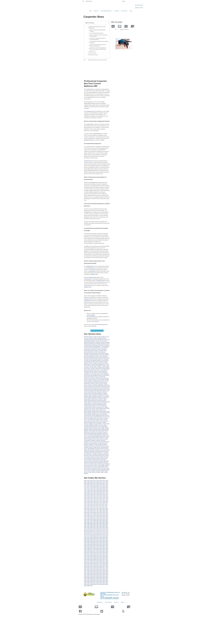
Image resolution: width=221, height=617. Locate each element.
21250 (91, 495)
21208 (94, 501)
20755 (97, 531)
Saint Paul (91, 447)
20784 (106, 529)
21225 (91, 498)
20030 (88, 581)
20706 (100, 535)
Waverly (103, 445)
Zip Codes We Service (93, 54)
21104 (94, 508)
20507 (91, 548)
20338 (100, 560)
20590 (85, 538)
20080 (103, 573)
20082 (97, 573)
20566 (103, 540)
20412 (106, 555)
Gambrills (95, 363)
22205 (97, 484)
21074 (94, 511)
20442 (100, 551)
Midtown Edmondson (93, 425)
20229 (97, 567)
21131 (103, 505)
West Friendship (87, 361)
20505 (97, 548)
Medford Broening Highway (89, 383)
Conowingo (94, 338)
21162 (97, 502)
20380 (97, 559)
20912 (85, 520)
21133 (97, 505)
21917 (85, 486)
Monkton (96, 361)
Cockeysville (86, 372)
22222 (106, 482)
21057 (88, 512)
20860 (106, 523)
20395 (97, 558)
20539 (94, 544)
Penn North (103, 423)
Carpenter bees (88, 160)
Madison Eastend (87, 410)
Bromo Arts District (92, 421)
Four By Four (94, 439)
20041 (88, 580)
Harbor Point (106, 385)
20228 (100, 567)
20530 (97, 545)
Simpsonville (94, 365)
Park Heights (102, 465)
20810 (103, 527)
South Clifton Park (103, 405)
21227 (85, 498)
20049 (91, 578)
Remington (97, 450)
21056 (91, 512)
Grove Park (101, 468)
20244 (85, 566)
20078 (106, 573)
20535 (106, 544)
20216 (85, 570)
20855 (88, 524)
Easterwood (95, 427)
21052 (103, 512)
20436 (91, 552)
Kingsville (89, 369)
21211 (85, 501)
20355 (91, 560)
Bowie (85, 357)
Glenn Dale (86, 356)
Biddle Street (95, 414)
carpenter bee (89, 89)
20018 (91, 582)
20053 (103, 577)
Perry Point (97, 339)
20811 (100, 527)
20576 (85, 540)
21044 (100, 513)
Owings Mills (104, 371)
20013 (103, 582)
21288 (100, 491)
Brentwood (92, 343)
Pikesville (86, 378)
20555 (97, 541)
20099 (103, 571)
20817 (106, 526)
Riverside (91, 390)
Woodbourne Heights (102, 444)
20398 (94, 558)
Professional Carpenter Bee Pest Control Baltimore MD (97, 27)
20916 (97, 519)
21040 (88, 515)
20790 (94, 529)
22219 (85, 483)
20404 (106, 556)
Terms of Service (108, 602)
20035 (106, 580)
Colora (99, 336)
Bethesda (101, 339)
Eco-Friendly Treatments (106, 10)
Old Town (94, 408)
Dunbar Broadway (103, 412)
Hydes (98, 369)
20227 (103, 567)
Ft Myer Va (95, 336)
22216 (94, 483)
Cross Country (87, 470)
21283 (91, 493)
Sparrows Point (100, 375)
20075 (91, 574)
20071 (100, 574)
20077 (85, 574)
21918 (106, 484)
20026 (97, 581)
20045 (100, 578)
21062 (103, 511)
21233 (94, 497)
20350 (94, 560)
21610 (88, 490)
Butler (85, 369)
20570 (100, 540)
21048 (88, 513)
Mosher (108, 423)
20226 (106, 567)
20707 (97, 535)
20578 (103, 538)
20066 (91, 576)
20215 (88, 570)
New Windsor (98, 343)
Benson (88, 364)
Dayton (87, 360)
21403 (103, 490)
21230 (100, 497)
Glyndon (104, 365)
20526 (106, 545)
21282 (94, 493)
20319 (85, 562)
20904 (106, 520)
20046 (97, 578)
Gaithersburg (94, 345)
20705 (103, 535)
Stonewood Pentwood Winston (101, 430)
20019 (88, 582)
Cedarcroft (86, 461)
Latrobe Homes (102, 410)
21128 (85, 506)
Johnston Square (95, 410)
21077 (85, 511)
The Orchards (107, 450)
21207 (97, 501)
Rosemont (97, 462)
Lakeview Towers (99, 418)
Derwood (103, 342)
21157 (85, 504)
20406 (100, 556)
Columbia (91, 371)
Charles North (97, 459)
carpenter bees (96, 133)
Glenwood (96, 358)
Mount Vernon (91, 416)
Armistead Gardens (94, 443)
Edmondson (99, 403)
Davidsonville (97, 353)
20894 (103, 522)
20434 (97, 552)
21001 (85, 519)
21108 (85, 508)
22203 (100, 484)
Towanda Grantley (93, 463)
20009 (91, 584)
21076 (88, 511)
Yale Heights (104, 393)
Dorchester (97, 469)
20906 (100, 520)
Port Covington (96, 390)
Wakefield (95, 396)
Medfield (87, 452)
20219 (100, 569)
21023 (97, 516)
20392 (106, 558)
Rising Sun (90, 336)
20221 (94, 569)
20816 (85, 527)
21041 (85, 515)
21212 (106, 500)
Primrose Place (94, 398)
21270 (94, 494)
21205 (103, 501)
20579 (100, 538)
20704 (106, 535)
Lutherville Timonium (92, 379)
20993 (91, 519)
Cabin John (89, 338)
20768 (88, 531)
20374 (103, 559)
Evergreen (90, 458)
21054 (97, 512)
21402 (106, 490)
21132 (100, 505)
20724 (103, 533)
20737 (91, 533)
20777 (94, 530)
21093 (106, 508)
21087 (94, 509)
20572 (94, 540)
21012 (97, 518)
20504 (100, 548)
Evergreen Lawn (97, 426)
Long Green (92, 368)
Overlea (85, 433)
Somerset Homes (87, 415)
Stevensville (93, 349)
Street (102, 347)
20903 (85, 522)
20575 (88, 540)
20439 (85, 552)
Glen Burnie (106, 375)
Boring (97, 364)
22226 (97, 482)
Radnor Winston (91, 450)
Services (96, 10)
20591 (106, 537)
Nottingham (92, 376)
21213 (103, 500)
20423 (100, 553)
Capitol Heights (87, 340)
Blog (131, 10)
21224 (94, 498)
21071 (97, 511)
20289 (94, 563)
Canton (98, 387)
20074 (94, 574)
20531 (94, 545)
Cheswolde (92, 470)
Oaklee (85, 400)
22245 (91, 480)
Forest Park (88, 469)
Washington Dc (92, 342)
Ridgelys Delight (99, 415)
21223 (97, 498)
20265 (85, 564)
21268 (97, 494)
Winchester (86, 394)
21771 (88, 487)
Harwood (107, 455)
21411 (94, 490)
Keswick (91, 455)
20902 (88, 522)
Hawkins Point (94, 392)
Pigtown (105, 398)
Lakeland (88, 392)
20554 (100, 541)
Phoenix (93, 369)
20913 (106, 519)
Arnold (103, 363)
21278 (106, 493)
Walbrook (91, 422)
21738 (94, 487)
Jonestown (95, 385)
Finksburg (105, 358)
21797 (100, 486)
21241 (97, 495)
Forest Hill (101, 357)
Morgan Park (99, 433)
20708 (94, 535)
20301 (88, 563)
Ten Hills (86, 397)
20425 (94, 553)
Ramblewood (86, 432)
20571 (97, 540)
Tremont (103, 396)
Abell (89, 462)
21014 (91, 518)
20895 (100, 522)
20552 (106, 541)
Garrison (86, 375)
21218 (88, 500)
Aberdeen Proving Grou (94, 350)
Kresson (85, 385)
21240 (100, 495)
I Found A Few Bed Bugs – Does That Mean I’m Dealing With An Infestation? (109, 598)
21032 (103, 515)
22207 (94, 484)
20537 (100, 544)
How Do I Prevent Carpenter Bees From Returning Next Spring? (98, 45)
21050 (85, 513)
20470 (94, 549)
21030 (85, 516)
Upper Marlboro (100, 345)
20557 (94, 541)
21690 (103, 487)
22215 (97, 483)
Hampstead (91, 353)
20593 (103, 537)
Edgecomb (94, 458)
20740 (85, 533)
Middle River (106, 374)
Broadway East (89, 414)
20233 (85, 567)
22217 (91, 483)
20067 (88, 576)
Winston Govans (92, 445)
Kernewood (86, 455)
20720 (91, 534)
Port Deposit (99, 338)
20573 (91, 540)
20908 (94, 520)
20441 (103, 551)
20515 (103, 547)
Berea (100, 414)
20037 (100, 580)
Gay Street (94, 411)
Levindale (94, 454)
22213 (103, 483)
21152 (100, 504)
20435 (94, 552)
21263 (106, 494)
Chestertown (99, 349)
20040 (91, 580)
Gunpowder (99, 363)
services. (94, 326)
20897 (94, 522)
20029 (91, 581)
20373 (106, 559)
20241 (91, 566)
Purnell (88, 465)
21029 (88, 516)
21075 (91, 511)
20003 (85, 585)
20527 (103, 545)
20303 (85, 563)
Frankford (89, 439)
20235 (106, 566)
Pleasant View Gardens (96, 407)
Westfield (107, 429)
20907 (97, 520)
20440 (106, 551)
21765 (91, 487)
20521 (97, 547)
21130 (106, 505)
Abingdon (99, 360)
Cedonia (91, 441)
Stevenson (97, 376)
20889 (88, 523)
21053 (100, 512)
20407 (97, 556)
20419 (88, 555)
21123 (88, 506)
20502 (106, 548)
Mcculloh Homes (106, 416)
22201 (103, 484)
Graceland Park (97, 386)
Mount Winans (103, 390)
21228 (106, 497)
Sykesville (106, 360)
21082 (103, 509)
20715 (106, 534)
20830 (91, 526)
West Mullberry (101, 394)
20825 (97, 526)
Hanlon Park (95, 468)
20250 (103, 564)
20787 (100, 529)
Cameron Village (92, 461)
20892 (106, 522)
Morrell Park (95, 400)
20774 (100, 530)
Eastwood (95, 387)
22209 (91, 484)
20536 (103, 544)
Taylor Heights (92, 430)
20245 (106, 564)
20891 (85, 523)
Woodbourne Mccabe (93, 444)
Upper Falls (97, 368)
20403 (85, 558)
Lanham (97, 357)
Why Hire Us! (92, 51)
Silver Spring (101, 354)
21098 (100, 508)
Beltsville (91, 356)
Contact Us (116, 10)
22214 (100, 483)
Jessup (101, 369)
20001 (91, 585)
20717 (100, 534)
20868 (94, 523)
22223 (103, 482)
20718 (97, 534)
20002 (88, 585)
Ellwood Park (99, 411)
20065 (94, 576)
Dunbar (102, 387)
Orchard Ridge (87, 440)
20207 (85, 571)
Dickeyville (104, 403)
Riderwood (106, 378)
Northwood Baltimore (92, 433)
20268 (103, 563)
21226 (88, 498)
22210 (88, 484)
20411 (85, 556)
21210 (88, 501)
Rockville (86, 346)
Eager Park (105, 411)
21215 (97, 500)
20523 (91, 547)
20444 (97, 551)
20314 (97, 562)
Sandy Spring (87, 354)
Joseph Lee (90, 385)
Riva (94, 356)
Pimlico (92, 465)
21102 (97, 508)
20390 (88, 559)
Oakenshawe (92, 451)
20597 (97, 537)
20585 (91, 538)
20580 (97, 538)
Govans (85, 458)
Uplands (107, 396)
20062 (103, 576)
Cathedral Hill (105, 421)
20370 (88, 560)
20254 (97, 564)
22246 (88, 480)
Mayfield (104, 434)
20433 (100, 552)
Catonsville (97, 378)
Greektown (91, 386)
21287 (103, 491)
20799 (106, 527)
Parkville (86, 379)
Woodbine (107, 354)
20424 (97, 553)
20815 (88, 527)
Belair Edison (87, 443)
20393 (103, 558)
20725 (100, 533)
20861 (103, 523)
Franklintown (89, 403)
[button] (108, 22)
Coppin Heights (101, 427)
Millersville (106, 369)
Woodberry (86, 445)
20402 (88, 558)
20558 (91, 541)
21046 (94, 513)
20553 (103, 541)
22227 (94, 482)
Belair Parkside (106, 441)
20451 (91, 551)
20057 (94, 577)
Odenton (95, 367)
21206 (100, 501)
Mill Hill (89, 401)
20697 (91, 537)
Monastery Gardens (102, 400)
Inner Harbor (90, 419)
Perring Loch (104, 432)
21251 (88, 495)
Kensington (107, 342)
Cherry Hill (90, 393)
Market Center (87, 418)
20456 (85, 551)
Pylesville (92, 347)
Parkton (106, 353)
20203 (94, 571)
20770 (106, 530)
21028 (91, 516)
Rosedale (107, 379)
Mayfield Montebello (98, 434)
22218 (88, 483)
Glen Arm (92, 372)
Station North (104, 414)
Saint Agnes (105, 397)
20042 (85, 580)
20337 (103, 560)
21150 (103, 504)
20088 (94, 573)
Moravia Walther (90, 434)
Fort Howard (90, 375)
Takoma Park (103, 343)
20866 (97, 523)
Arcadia (99, 443)
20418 (91, 555)
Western (95, 394)
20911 (88, 520)
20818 (103, 526)
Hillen (104, 436)
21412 (91, 490)
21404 (100, 490)
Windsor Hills (102, 462)
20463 (103, 549)
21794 (103, 486)
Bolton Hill (86, 422)
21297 (91, 491)
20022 (106, 581)
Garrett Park (86, 342)
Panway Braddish (97, 423)
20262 (88, 564)
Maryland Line (97, 347)
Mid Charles (89, 454)
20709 (91, 535)
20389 (91, 559)
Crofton (92, 361)
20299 (91, 563)
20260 (94, 564)
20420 (85, 555)
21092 (85, 509)
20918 (94, 519)
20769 (85, 531)
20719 (94, 534)
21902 (97, 486)
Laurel (107, 364)
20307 (103, 562)
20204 (91, 571)
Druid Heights (96, 419)
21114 (100, 506)
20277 (97, 563)
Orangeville (86, 408)
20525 (85, 547)
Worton (105, 350)
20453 (88, 551)
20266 (106, 563)
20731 (94, 533)
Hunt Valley (99, 372)
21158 (106, 502)
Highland (94, 360)
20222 (91, 569)
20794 (88, 529)
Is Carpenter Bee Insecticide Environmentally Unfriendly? (99, 42)
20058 (91, 577)
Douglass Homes (95, 412)
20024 (100, 581)
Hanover (93, 378)
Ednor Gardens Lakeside (103, 439)
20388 (94, 559)
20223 (88, 569)
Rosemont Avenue (93, 432)
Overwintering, (91, 271)
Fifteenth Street (104, 386)
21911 (88, 486)
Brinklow (97, 356)
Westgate (86, 396)
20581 (94, 538)
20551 (85, 542)
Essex (89, 378)
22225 (100, 482)
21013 (94, 518)
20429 (106, 552)
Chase (99, 371)
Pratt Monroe (100, 398)
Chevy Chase (107, 339)
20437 (88, 552)
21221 (103, 498)
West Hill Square (100, 463)
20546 (100, 542)
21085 (97, 509)
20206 (88, 571)
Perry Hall (92, 374)
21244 (94, 495)
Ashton (100, 356)
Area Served (123, 10)
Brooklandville (102, 376)
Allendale (107, 427)
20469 (97, 549)
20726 (97, 533)
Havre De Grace (98, 340)
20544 (103, 542)
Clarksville (101, 361)
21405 (97, 490)
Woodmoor (92, 462)
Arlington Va (103, 336)
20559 (88, 541)
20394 (100, 558)
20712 (85, 535)
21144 (85, 505)
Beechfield (91, 405)
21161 (100, 502)
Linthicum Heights (100, 379)
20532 (91, 545)
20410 (88, 556)
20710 (88, 535)
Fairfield (85, 393)
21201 (91, 502)
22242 (100, 480)
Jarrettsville (105, 356)
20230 (94, 567)
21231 (97, 497)
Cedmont (95, 441)
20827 (94, 526)
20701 (88, 537)
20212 (97, 570)
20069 (106, 574)
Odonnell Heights (99, 383)
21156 (88, 504)
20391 (85, 559)
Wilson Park (98, 445)
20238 (100, 566)
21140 (88, 505)
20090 (91, 573)
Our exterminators (91, 316)
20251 (100, 564)
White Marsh (105, 372)
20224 (85, 569)
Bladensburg (88, 345)
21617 (85, 490)
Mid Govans (100, 452)
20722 (85, 534)
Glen (85, 469)
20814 (91, 527)
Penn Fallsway (105, 407)
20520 (100, 547)
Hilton (99, 401)
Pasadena (95, 371)
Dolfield (108, 469)
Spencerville (106, 357)
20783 (85, 530)
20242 (88, 566)
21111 (106, 506)
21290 (94, 491)
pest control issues (99, 324)
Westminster (86, 350)
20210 (103, 570)
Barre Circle (96, 405)
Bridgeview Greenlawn (88, 429)
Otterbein (86, 416)
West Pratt (91, 394)
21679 (106, 487)
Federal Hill (104, 392)
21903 (94, 486)
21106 (88, 508)
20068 (85, 576)
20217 (106, 569)
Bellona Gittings (103, 461)
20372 (85, 560)
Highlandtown (101, 385)
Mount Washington (93, 452)
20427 (88, 553)
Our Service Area (92, 52)
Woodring (96, 429)
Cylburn (98, 458)
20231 (91, 567)
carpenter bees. (88, 287)
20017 (94, 582)
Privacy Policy (100, 602)
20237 (103, 566)
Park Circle (96, 465)
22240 (106, 480)
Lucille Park (94, 466)
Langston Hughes (100, 466)
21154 (94, 504)
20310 (100, 562)
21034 (100, 515)
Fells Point (90, 387)
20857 (85, 524)
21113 (103, 506)
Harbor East (86, 386)
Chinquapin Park (90, 459)
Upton (94, 422)
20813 (94, 527)
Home (90, 10)
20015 (100, 582)
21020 (103, 516)
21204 (106, 501)
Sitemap (122, 602)
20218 (103, 569)
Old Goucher (86, 451)
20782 (88, 530)
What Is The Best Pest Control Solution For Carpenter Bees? (98, 35)
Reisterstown (86, 367)
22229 (91, 482)
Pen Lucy (101, 450)
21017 (85, 518)
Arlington (106, 472)
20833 (85, 526)
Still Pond (90, 346)
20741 (106, 531)
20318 (88, 562)
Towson (102, 378)
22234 (85, 482)
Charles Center (99, 421)
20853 (91, 524)
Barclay (97, 461)
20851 (97, 524)
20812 (97, 527)
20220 (97, 569)
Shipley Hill (94, 397)
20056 (97, 577)
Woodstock (86, 371)
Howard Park (90, 468)
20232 (88, 567)
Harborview (99, 392)
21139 (91, 505)
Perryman (97, 354)
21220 (106, 498)
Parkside (100, 432)
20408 (94, 556)
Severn (95, 372)
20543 (106, 542)
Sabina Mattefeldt (90, 448)
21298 (88, 491)
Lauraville (89, 436)
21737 (97, 487)
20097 (85, 573)
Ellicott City (97, 374)
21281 (97, 493)
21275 (85, 494)
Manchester (106, 345)
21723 (100, 487)
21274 (88, 494)
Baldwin (107, 367)
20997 (88, 519)
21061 (106, 511)
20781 (91, 530)
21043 (103, 513)
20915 (100, 519)
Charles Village (103, 459)
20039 (94, 580)
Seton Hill (94, 415)
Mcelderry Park (106, 408)
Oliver (90, 408)
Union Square (99, 422)
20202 (97, 571)
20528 (100, 545)
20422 (103, 553)
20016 (97, 582)
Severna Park (87, 368)
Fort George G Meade (105, 368)
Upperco (100, 358)
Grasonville (104, 340)
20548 (94, 542)
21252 (85, 495)
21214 (100, 500)
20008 (94, 584)
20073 (97, 574)
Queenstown (91, 339)
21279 (103, 493)
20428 (85, 553)
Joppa (108, 365)
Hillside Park (103, 401)
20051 (85, 578)
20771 (103, 530)
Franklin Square (104, 426)
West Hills (106, 394)
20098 (106, 571)
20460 (106, 549)
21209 (91, 501)
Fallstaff (93, 469)
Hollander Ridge (95, 436)
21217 (91, 500)
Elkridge (95, 375)
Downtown (101, 419)
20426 (91, 553)
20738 (88, 533)
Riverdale (106, 347)
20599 (94, 537)
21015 (88, 518)
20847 (106, 524)
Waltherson (86, 430)
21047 (91, 513)
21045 (97, 513)
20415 (97, 555)
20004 (106, 584)
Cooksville (86, 358)
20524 (88, 547)
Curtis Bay (95, 393)
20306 (106, 562)
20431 (103, 552)
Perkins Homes (90, 382)
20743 (100, 531)
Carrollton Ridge (87, 404)
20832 (88, 526)
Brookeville (86, 353)
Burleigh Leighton (100, 472)
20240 (94, 566)
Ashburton (86, 473)
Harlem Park (90, 426)
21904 (91, 486)
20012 (106, 582)
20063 (100, 576)
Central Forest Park (92, 472)
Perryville (104, 338)
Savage (91, 367)
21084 (100, 509)
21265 (100, 494)
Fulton (102, 360)
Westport (100, 389)
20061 (106, 576)
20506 (94, 548)
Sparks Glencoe (102, 364)
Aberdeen (102, 350)
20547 (97, 542)
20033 (85, 581)
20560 (85, 541)
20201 (100, 571)
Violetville (99, 396)
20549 (91, 542)
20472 (91, 549)
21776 (85, 487)
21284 (88, 493)
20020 (85, 582)
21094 (103, 508)
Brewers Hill (106, 387)
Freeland (86, 349)
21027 (94, 516)
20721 (88, 534)
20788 (97, 529)
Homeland (102, 455)
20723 (106, 533)
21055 (94, 512)
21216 (94, 500)
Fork (96, 369)
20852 (94, 524)
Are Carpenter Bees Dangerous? (96, 33)
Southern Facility (87, 365)
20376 (100, 559)
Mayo (89, 349)
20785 (103, 529)
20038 (97, 580)
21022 (100, 516)
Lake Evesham (105, 454)
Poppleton (91, 423)
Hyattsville (104, 349)
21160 (103, 502)
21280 (100, 493)
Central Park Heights (99, 470)
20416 (94, 555)
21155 (91, 504)
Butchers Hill (86, 389)
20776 (97, 530)
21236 (85, 497)
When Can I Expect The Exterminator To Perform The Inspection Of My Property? (98, 48)
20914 (103, 519)
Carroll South (94, 404)
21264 (103, 494)
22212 (106, 483)
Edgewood (86, 363)
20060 (85, 577)
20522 (94, 547)
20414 (100, 555)
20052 (106, 577)
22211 (85, 484)
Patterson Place (97, 382)
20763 (91, 531)
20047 (94, 578)
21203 (85, 502)
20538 (97, 544)
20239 (97, 566)
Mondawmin (86, 425)
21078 (106, 509)
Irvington (86, 401)
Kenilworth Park (96, 455)
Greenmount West (87, 411)
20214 (91, 570)
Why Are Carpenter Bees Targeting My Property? (97, 30)
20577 (106, 538)
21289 (97, 491)
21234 (91, 497)
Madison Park (93, 418)
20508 (88, 548)
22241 (103, 480)
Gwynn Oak (106, 468)
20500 (88, 549)
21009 (103, 518)
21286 (106, 491)
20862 (100, 523)
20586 (88, 538)
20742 (103, 531)
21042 (106, 513)
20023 (103, 581)
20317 (91, 562)
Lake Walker (99, 454)
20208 (106, 570)
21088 (91, 509)
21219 (85, 500)
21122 (91, 506)
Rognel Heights (87, 398)
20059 (88, 577)
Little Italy (105, 383)
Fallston (90, 363)
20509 (85, 548)
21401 (85, 491)
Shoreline (105, 389)
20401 (91, 558)
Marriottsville (99, 365)
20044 (103, 578)
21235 (88, 497)
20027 (94, 581)
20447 (94, 551)
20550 (88, 542)
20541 (88, 544)
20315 (94, 562)
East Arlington (103, 469)
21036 (94, 515)
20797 (85, 529)
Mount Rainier (87, 343)
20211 (100, 570)
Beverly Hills (99, 441)
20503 (103, 548)
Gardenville (102, 437)
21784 (106, 486)
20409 (91, 556)
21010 (100, 518)
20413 (103, 555)
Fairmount (94, 403)
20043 (106, 578)
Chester (103, 346)
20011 (85, 584)
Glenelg (90, 360)
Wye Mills (86, 336)
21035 (97, 515)
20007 (97, 584)
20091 (88, 573)
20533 (88, 545)
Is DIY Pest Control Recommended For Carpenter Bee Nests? (98, 39)
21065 (100, 511)
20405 (103, 556)
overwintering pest (90, 267)
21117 (97, 506)
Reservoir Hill (106, 415)
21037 (91, 515)
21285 (85, 493)
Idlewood (101, 436)
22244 (94, 480)
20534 (85, 545)
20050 (88, 578)
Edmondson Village (88, 427)
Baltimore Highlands (94, 389)
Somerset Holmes (87, 407)
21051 (106, 512)
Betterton (107, 346)
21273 (91, 494)
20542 (85, 544)
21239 (103, 495)
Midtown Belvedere (98, 416)
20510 (106, 547)
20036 (103, 580)
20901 (91, 522)
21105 (91, 508)
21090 (88, 509)
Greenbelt (92, 354)
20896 (97, 522)
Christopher (92, 440)
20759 (94, 531)
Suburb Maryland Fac (97, 346)
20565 (106, 540)
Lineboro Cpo (87, 347)
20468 (100, 549)
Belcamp (93, 357)
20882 (91, 523)
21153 (97, 504)
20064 (97, 576)
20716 (103, 534)
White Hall (102, 353)
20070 (103, 574)
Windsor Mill (86, 376)
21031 (106, 515)
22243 (97, 480)
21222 (100, 498)
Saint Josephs (100, 397)
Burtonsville (91, 358)
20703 (85, 537)
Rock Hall (89, 357)
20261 (91, 564)
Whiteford (93, 340)
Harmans (101, 374)
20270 (100, 563)
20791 (91, 529)
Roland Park (102, 448)
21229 (103, 497)
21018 (106, 516)
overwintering (87, 279)
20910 (91, 520)
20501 (85, 549)
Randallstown (87, 374)
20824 (100, 526)
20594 (100, 537)
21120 (94, 506)
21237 (106, 495)
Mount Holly (89, 400)
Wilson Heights (101, 429)
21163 (94, 502)
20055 (100, 577)
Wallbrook (90, 396)
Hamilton (97, 437)
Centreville (86, 339)
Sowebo (89, 397)
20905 (103, 520)
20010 (88, 584)
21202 (88, 502)
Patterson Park (104, 382)
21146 (106, 504)
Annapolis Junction (101, 367)
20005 (103, 584)
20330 (106, 560)
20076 (88, 574)
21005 (106, 518)
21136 (94, 505)
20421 (106, 553)
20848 (103, 524)
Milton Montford (99, 408)
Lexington (101, 425)
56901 (85, 480)
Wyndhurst (86, 444)
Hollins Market (94, 401)
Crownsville (93, 364)
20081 (100, 573)
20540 (91, 544)
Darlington (98, 342)
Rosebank (97, 448)
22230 (88, 482)
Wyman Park (104, 443)
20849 (100, 524)
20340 (97, 560)
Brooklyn (99, 393)
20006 (100, 584)
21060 (85, 512)
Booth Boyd (99, 404)
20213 (94, 570)
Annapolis (105, 361)
